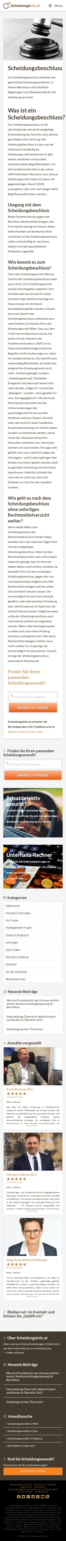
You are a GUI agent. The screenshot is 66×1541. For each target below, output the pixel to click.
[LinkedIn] (33, 1497)
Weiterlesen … (33, 1125)
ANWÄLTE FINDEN (37, 708)
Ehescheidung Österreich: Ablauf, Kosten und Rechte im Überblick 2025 (31, 1018)
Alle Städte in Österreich (21, 1445)
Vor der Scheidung (16, 971)
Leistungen (12, 942)
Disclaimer (25, 1492)
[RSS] (47, 1497)
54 (14, 1096)
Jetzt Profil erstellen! (33, 1471)
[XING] (37, 1497)
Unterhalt (11, 964)
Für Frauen (12, 920)
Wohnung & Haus (16, 978)
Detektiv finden (45, 1485)
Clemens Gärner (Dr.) (21, 1174)
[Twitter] (23, 1497)
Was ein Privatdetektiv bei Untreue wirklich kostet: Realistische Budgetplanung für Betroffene (32, 1004)
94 (14, 1182)
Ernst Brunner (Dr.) (19, 1089)
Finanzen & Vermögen (18, 912)
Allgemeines (13, 905)
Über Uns (26, 1487)
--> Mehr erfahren (13, 1352)
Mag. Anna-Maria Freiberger (26, 1260)
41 (14, 1267)
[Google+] (28, 1497)
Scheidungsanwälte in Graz (22, 1430)
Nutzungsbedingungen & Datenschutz (33, 1489)
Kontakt (40, 1487)
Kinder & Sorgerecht (17, 934)
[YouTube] (42, 1497)
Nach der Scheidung (17, 956)
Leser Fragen (13, 949)
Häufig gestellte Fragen (19, 927)
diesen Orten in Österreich (25, 731)
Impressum (41, 1492)
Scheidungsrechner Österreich (24, 1029)
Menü (58, 6)
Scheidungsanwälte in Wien (22, 1423)
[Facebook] (18, 1497)
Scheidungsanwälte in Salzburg (24, 1438)
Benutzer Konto (21, 1485)
